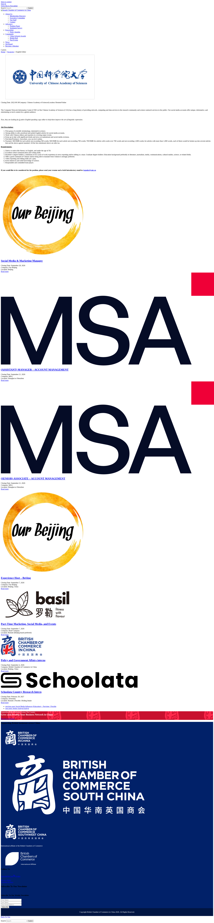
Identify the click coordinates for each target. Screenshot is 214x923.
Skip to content (6, 2)
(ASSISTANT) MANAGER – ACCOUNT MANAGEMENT (35, 369)
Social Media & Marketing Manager (22, 260)
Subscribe (5, 907)
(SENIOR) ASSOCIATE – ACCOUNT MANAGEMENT (33, 478)
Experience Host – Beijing (16, 577)
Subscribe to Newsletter (9, 6)
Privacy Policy (6, 880)
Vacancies (10, 52)
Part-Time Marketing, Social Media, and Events (28, 623)
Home (3, 52)
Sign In (3, 4)
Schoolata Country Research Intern (21, 691)
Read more (5, 271)
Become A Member (8, 719)
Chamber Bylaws (7, 882)
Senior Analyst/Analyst (17, 708)
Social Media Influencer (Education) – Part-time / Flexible (30, 706)
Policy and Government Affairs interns (23, 660)
